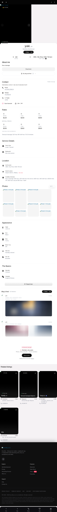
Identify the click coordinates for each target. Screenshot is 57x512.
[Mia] (9, 421)
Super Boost (33, 469)
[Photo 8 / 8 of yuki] (45, 213)
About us (4, 473)
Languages (7, 276)
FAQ (3, 482)
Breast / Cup (8, 244)
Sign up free (27, 355)
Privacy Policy (6, 491)
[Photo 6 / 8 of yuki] (33, 210)
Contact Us (4, 484)
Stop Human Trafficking (39, 491)
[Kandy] (9, 384)
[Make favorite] (7, 103)
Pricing (3, 469)
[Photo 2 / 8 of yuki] (21, 199)
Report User (29, 284)
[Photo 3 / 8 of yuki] (8, 210)
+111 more (20, 172)
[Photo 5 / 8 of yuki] (39, 195)
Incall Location (8, 165)
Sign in (32, 358)
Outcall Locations (9, 171)
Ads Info (28, 491)
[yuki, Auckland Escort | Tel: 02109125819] (15, 25)
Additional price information (9, 131)
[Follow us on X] (3, 459)
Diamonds (32, 467)
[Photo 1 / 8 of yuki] (8, 195)
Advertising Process (6, 471)
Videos (33, 471)
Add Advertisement (6, 467)
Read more (28, 69)
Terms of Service (16, 491)
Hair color (7, 256)
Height (6, 227)
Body (6, 239)
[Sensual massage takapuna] (28, 384)
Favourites (32, 474)
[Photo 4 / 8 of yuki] (21, 213)
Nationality (7, 270)
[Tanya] (48, 384)
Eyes (6, 233)
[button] (29, 25)
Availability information (10, 176)
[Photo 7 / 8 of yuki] (45, 206)
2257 (23, 491)
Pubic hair (7, 250)
